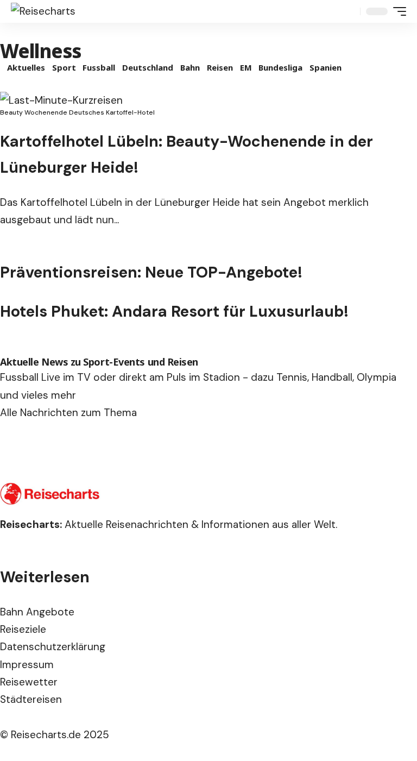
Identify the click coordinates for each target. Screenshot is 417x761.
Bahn (190, 67)
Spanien (325, 67)
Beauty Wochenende (33, 112)
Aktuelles (26, 67)
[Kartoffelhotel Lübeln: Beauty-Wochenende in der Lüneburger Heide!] (61, 100)
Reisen (220, 67)
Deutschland (147, 67)
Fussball (99, 67)
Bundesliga (280, 67)
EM (246, 67)
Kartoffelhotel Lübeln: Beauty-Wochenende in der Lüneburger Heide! (186, 154)
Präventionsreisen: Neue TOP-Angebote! (151, 272)
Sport (64, 67)
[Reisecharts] (43, 11)
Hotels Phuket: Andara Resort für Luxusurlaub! (174, 311)
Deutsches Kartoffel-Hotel (112, 112)
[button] (349, 11)
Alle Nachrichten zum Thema (68, 412)
